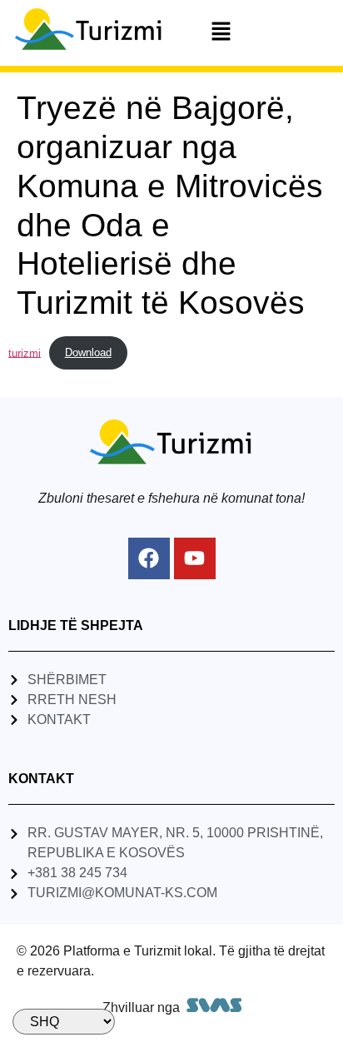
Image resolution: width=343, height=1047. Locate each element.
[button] (220, 32)
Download (88, 352)
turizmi (24, 352)
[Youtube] (195, 558)
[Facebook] (149, 558)
